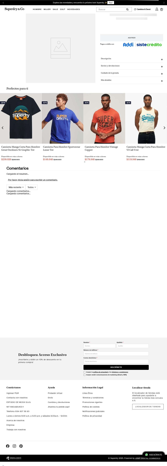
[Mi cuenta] (156, 8)
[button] (62, 95)
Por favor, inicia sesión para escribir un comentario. (33, 180)
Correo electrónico (90, 358)
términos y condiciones (120, 372)
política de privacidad (100, 372)
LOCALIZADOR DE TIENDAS (147, 407)
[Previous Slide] (3, 127)
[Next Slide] (164, 127)
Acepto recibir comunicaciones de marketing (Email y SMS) (106, 375)
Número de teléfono (91, 350)
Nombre (87, 342)
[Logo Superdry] (16, 9)
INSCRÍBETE (116, 367)
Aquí (110, 3)
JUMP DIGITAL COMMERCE (147, 458)
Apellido (120, 342)
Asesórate (155, 454)
